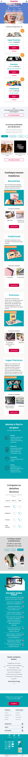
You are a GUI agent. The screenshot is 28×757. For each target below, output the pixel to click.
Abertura (20, 549)
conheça (14, 51)
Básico (21, 136)
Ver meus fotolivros (14, 115)
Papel (6, 549)
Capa (13, 549)
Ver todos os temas (14, 160)
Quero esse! (14, 226)
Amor (4, 136)
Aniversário (13, 136)
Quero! (14, 47)
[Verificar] (20, 745)
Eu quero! (14, 703)
